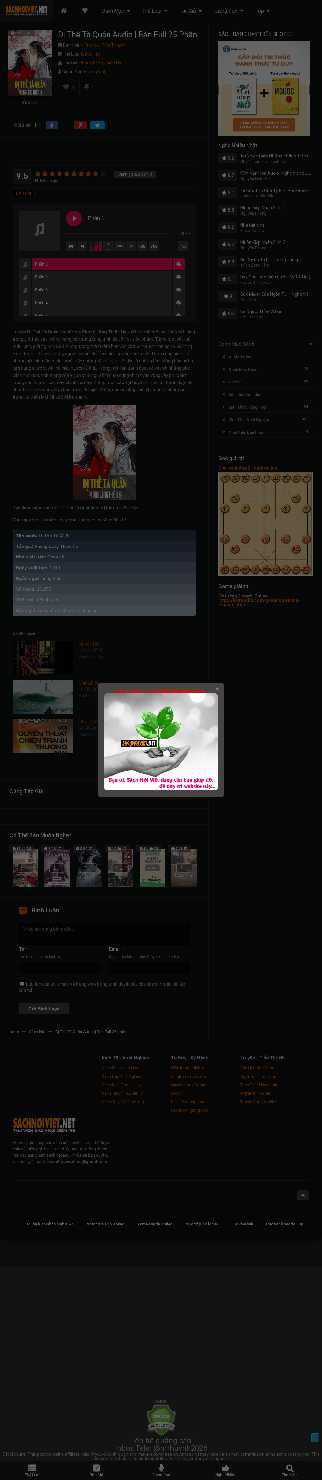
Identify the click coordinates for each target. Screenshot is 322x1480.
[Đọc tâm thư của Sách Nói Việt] (161, 788)
